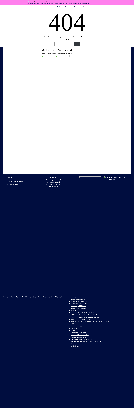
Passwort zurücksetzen (78, 337)
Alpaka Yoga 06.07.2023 (79, 301)
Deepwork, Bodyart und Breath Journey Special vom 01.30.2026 (92, 321)
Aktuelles (74, 297)
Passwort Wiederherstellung (80, 335)
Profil (72, 344)
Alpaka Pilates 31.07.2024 (79, 299)
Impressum (74, 328)
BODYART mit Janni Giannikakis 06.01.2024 (85, 315)
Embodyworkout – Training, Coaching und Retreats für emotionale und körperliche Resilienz (58, 3)
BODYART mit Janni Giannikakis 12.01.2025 (85, 317)
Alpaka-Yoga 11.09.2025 (78, 308)
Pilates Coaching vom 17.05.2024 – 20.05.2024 (86, 341)
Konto (73, 330)
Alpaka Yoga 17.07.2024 (78, 306)
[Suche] (77, 44)
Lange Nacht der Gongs (78, 332)
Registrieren (75, 346)
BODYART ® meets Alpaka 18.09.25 (82, 312)
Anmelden (74, 310)
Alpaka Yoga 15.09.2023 (79, 303)
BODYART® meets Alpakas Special (82, 319)
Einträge (73, 324)
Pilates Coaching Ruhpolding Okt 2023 (83, 339)
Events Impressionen (77, 326)
